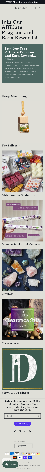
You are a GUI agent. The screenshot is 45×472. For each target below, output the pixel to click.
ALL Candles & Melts (17, 194)
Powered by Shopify (23, 462)
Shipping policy (35, 465)
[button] (4, 7)
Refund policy (35, 462)
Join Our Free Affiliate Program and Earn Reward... (20, 52)
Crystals (7, 293)
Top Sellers (9, 145)
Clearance (9, 343)
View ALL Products (15, 392)
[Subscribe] (38, 416)
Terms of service (23, 465)
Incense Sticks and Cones (20, 244)
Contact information (23, 469)
